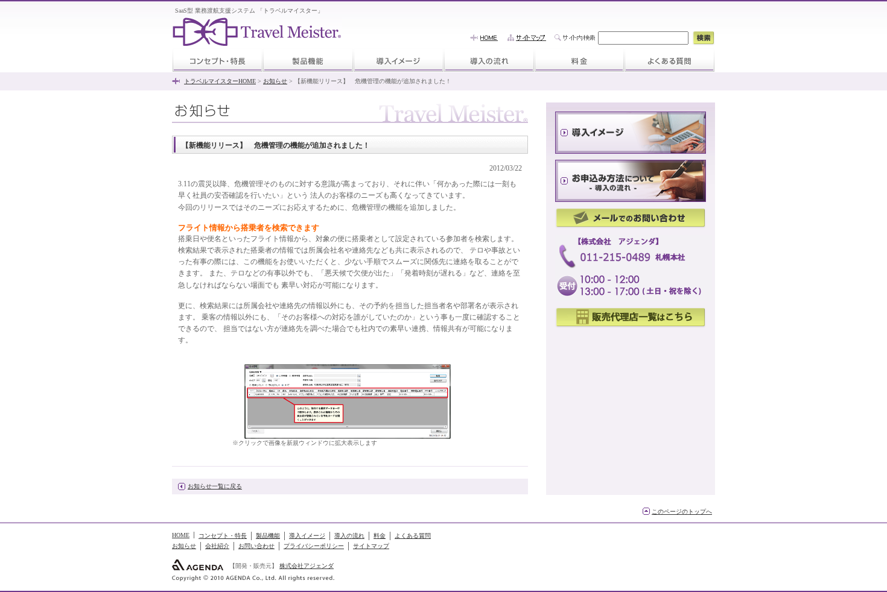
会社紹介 (217, 546)
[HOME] (484, 37)
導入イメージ (307, 535)
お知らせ (275, 81)
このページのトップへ (682, 511)
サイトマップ (371, 546)
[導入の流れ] (489, 60)
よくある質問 (413, 535)
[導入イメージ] (399, 60)
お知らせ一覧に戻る (215, 486)
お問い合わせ (256, 546)
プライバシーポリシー (314, 546)
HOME (180, 535)
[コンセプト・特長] (217, 60)
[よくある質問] (669, 60)
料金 (380, 535)
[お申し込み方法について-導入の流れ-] (630, 181)
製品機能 (268, 535)
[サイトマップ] (526, 37)
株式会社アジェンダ (306, 565)
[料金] (579, 60)
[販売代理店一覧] (630, 318)
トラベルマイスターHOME (220, 81)
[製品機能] (308, 60)
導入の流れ (349, 535)
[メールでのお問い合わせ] (630, 218)
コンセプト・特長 (223, 535)
